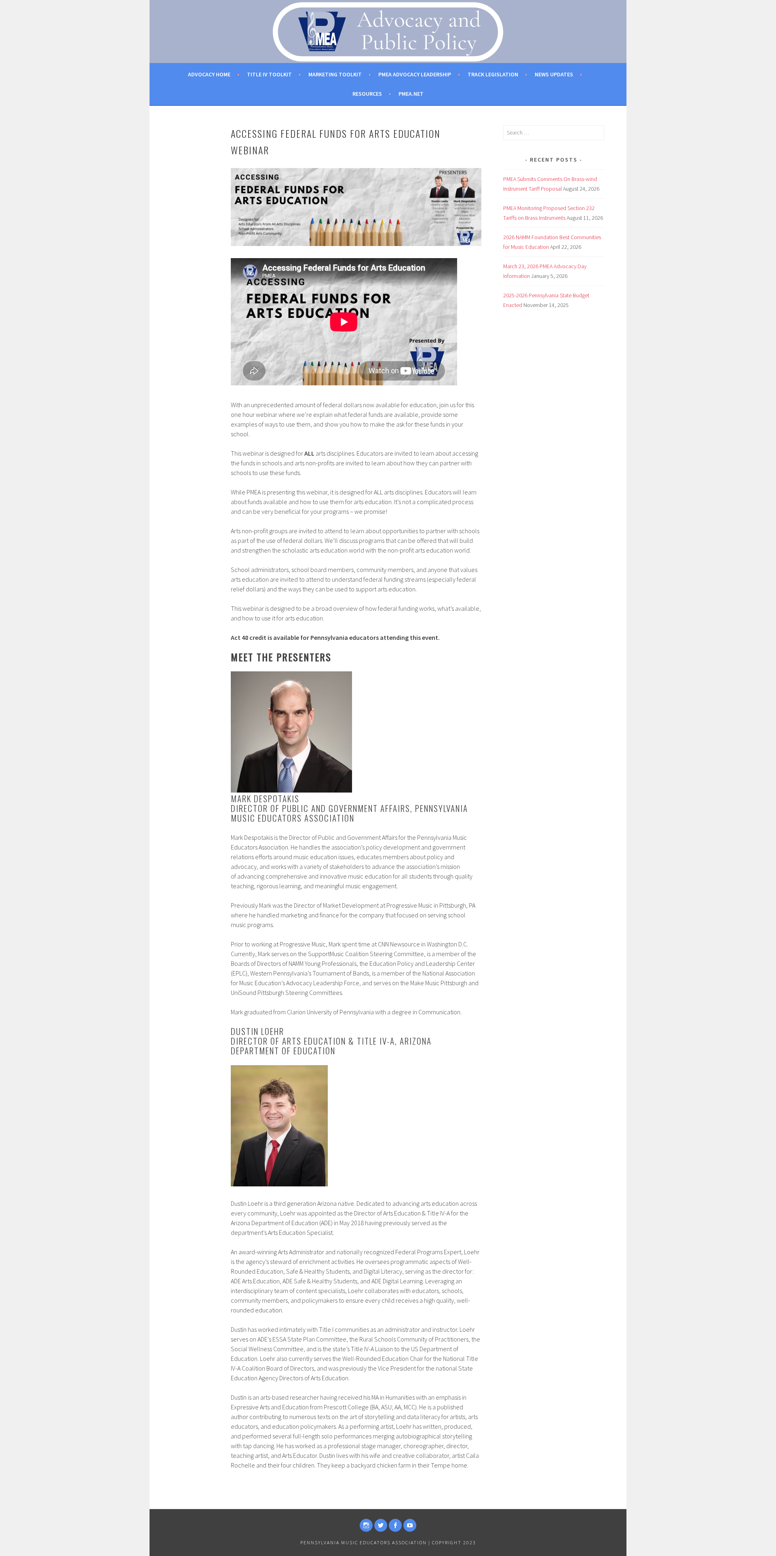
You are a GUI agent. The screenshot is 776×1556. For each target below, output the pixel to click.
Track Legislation (493, 74)
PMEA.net (411, 93)
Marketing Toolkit (335, 74)
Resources (367, 93)
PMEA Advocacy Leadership (414, 74)
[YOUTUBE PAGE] (409, 1525)
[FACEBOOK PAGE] (395, 1525)
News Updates (554, 74)
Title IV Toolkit (269, 74)
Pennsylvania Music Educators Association (363, 1542)
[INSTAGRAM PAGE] (366, 1525)
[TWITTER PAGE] (380, 1525)
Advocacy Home (209, 74)
